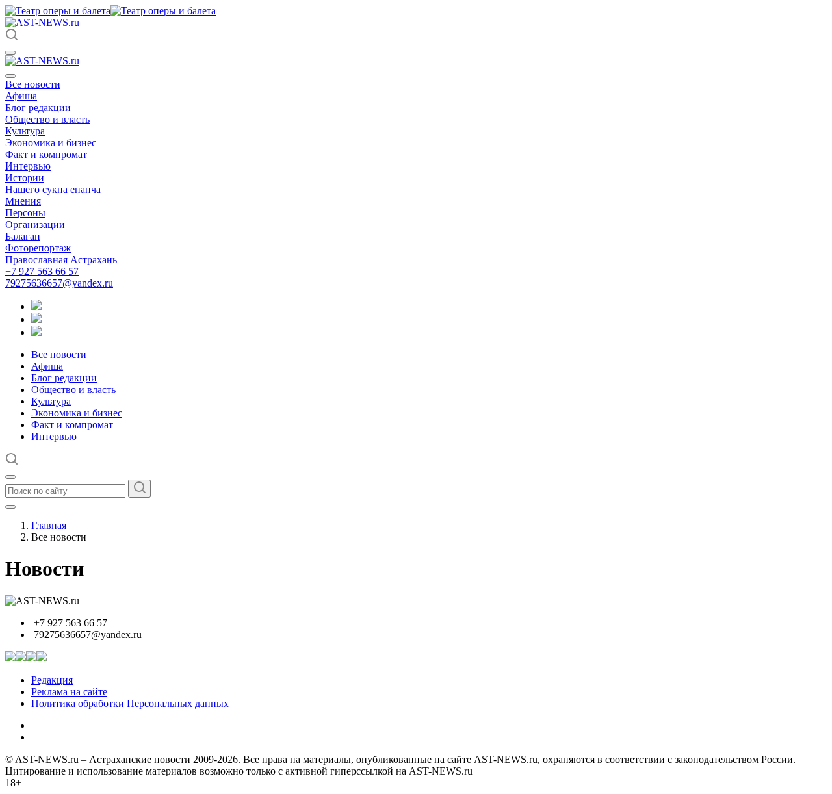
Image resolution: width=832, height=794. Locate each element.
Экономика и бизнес (50, 142)
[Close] (10, 76)
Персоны (25, 212)
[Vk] (36, 332)
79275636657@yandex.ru (59, 282)
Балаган (22, 236)
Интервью (28, 166)
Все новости (32, 84)
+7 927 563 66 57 (42, 271)
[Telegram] (36, 306)
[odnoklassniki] (36, 319)
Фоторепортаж (38, 247)
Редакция (52, 679)
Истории (24, 177)
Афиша (21, 95)
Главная (48, 525)
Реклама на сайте (69, 691)
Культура (25, 130)
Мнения (23, 201)
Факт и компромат (46, 154)
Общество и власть (47, 119)
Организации (35, 224)
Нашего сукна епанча (53, 189)
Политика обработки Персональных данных (130, 703)
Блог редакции (38, 107)
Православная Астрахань (61, 259)
